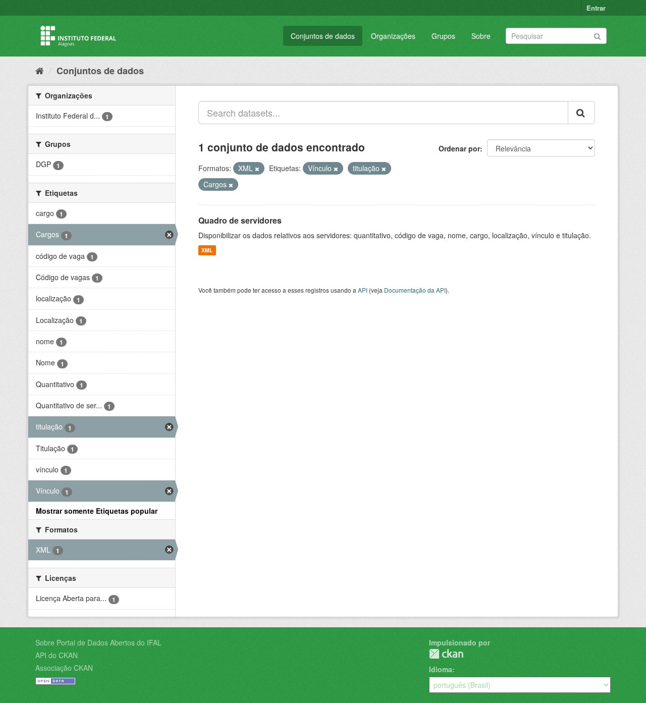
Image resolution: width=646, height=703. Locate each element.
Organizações (393, 36)
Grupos (443, 36)
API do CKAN (56, 655)
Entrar (596, 8)
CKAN (446, 653)
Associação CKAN (64, 668)
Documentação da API (415, 290)
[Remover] (257, 169)
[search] (581, 112)
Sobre (481, 36)
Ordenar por (459, 148)
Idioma (440, 669)
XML (206, 250)
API (362, 290)
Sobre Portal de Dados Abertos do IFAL (98, 642)
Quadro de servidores (240, 220)
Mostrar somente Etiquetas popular (96, 511)
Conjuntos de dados (323, 36)
